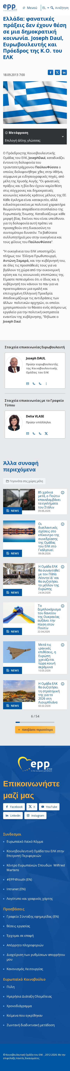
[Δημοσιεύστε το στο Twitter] (57, 72)
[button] (62, 136)
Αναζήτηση (62, 8)
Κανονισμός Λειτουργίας (25, 969)
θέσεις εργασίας (18, 926)
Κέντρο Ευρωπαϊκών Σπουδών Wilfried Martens (36, 867)
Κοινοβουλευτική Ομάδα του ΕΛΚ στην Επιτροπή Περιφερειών (35, 853)
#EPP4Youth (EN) (19, 879)
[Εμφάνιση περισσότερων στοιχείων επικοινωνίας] (46, 383)
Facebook (16, 807)
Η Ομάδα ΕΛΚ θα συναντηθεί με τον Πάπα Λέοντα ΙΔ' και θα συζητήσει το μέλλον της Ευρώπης (49, 578)
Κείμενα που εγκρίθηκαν (25, 1015)
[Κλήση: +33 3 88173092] (40, 433)
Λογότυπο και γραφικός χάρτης (30, 898)
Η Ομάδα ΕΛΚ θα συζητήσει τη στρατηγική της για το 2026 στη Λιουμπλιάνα (49, 693)
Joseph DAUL (36, 358)
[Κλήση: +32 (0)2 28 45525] (33, 383)
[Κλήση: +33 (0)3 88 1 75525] (40, 383)
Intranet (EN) (16, 889)
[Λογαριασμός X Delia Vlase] (46, 433)
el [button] (44, 8)
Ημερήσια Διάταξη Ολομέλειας (29, 996)
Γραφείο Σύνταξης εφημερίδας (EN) (33, 916)
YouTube (51, 807)
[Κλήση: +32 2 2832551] (33, 433)
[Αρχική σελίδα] (10, 8)
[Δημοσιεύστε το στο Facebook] (50, 72)
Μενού (32, 8)
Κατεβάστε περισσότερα (37, 729)
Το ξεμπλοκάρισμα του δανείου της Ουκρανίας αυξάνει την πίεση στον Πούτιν (49, 617)
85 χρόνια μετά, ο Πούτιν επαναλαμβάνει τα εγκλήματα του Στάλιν (49, 500)
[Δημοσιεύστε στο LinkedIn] (64, 72)
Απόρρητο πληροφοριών (25, 945)
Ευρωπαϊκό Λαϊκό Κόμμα (25, 841)
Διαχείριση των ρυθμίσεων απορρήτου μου (36, 957)
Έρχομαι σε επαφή (20, 935)
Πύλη (11, 987)
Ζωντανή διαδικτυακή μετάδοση (31, 1025)
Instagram (37, 815)
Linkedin (15, 815)
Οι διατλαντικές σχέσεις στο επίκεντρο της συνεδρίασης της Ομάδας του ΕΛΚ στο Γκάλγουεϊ (48, 537)
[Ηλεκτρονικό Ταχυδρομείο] (27, 383)
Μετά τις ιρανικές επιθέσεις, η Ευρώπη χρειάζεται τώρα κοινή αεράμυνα (47, 656)
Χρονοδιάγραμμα (19, 1006)
